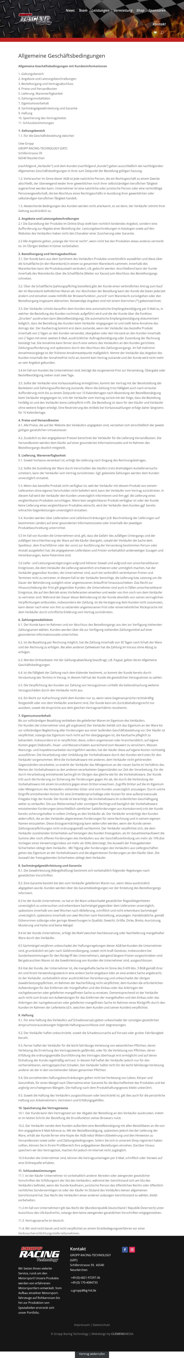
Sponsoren (157, 10)
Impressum (82, 1325)
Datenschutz (101, 1325)
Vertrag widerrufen (92, 1354)
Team (83, 10)
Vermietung (122, 10)
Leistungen (100, 10)
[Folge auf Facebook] (125, 1250)
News (70, 10)
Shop (140, 10)
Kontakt (159, 24)
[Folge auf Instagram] (132, 1250)
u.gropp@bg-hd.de (83, 1290)
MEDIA (122, 1334)
